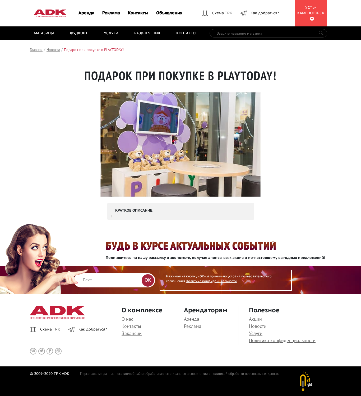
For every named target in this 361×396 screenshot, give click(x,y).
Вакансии (132, 333)
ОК (148, 280)
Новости (257, 326)
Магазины (44, 33)
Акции (255, 319)
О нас (127, 319)
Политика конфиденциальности (211, 281)
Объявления (169, 13)
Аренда (86, 13)
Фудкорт (79, 33)
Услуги (111, 33)
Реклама (111, 13)
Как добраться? (265, 13)
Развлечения (147, 33)
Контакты (138, 13)
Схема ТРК (222, 13)
